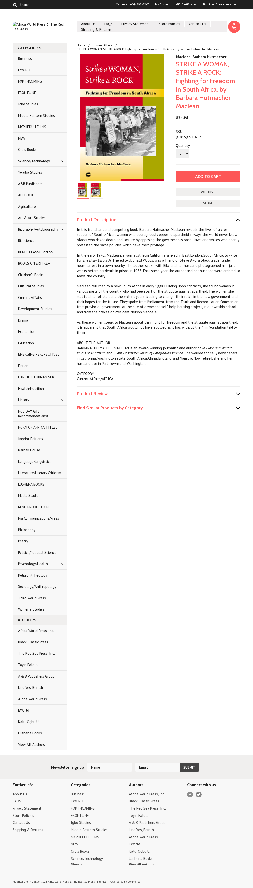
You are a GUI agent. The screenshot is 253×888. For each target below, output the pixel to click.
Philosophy (26, 529)
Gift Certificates (186, 4)
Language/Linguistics (34, 461)
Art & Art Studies (32, 217)
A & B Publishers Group (36, 676)
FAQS (108, 24)
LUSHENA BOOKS (31, 484)
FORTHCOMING (30, 81)
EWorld (23, 710)
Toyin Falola (28, 664)
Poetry (23, 541)
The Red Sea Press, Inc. (36, 653)
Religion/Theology (32, 575)
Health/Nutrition (31, 388)
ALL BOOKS (27, 195)
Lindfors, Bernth (30, 687)
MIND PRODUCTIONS (34, 507)
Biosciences (27, 240)
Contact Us (197, 24)
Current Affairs (30, 297)
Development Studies (35, 308)
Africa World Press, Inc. (36, 630)
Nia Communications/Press (38, 518)
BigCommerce (132, 881)
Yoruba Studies (30, 172)
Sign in (206, 4)
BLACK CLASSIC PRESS (35, 252)
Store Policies (169, 24)
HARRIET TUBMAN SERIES (39, 377)
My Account (162, 4)
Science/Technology (34, 161)
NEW (21, 138)
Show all (77, 864)
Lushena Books (30, 733)
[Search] (15, 4)
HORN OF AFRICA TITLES (38, 427)
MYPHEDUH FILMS (32, 126)
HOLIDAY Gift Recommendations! (33, 413)
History (23, 399)
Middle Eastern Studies (36, 115)
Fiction (23, 365)
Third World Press (32, 598)
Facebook (190, 795)
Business (25, 58)
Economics (26, 331)
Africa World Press (32, 699)
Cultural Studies (31, 286)
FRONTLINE (27, 92)
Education (26, 343)
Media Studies (29, 495)
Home (81, 45)
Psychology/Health (33, 563)
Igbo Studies (28, 104)
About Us (88, 24)
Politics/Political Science (37, 552)
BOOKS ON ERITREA (34, 263)
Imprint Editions (30, 438)
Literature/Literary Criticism (39, 472)
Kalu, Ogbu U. (28, 721)
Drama (23, 320)
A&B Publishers (30, 183)
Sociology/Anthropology (37, 586)
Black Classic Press (33, 642)
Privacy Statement (135, 24)
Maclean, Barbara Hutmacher (201, 56)
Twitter (199, 795)
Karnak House (29, 450)
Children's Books (31, 274)
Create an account (228, 4)
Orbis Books (27, 149)
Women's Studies (31, 609)
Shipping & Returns (96, 29)
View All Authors (31, 744)
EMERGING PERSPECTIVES (39, 354)
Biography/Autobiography (38, 229)
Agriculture (27, 206)
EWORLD (25, 70)
